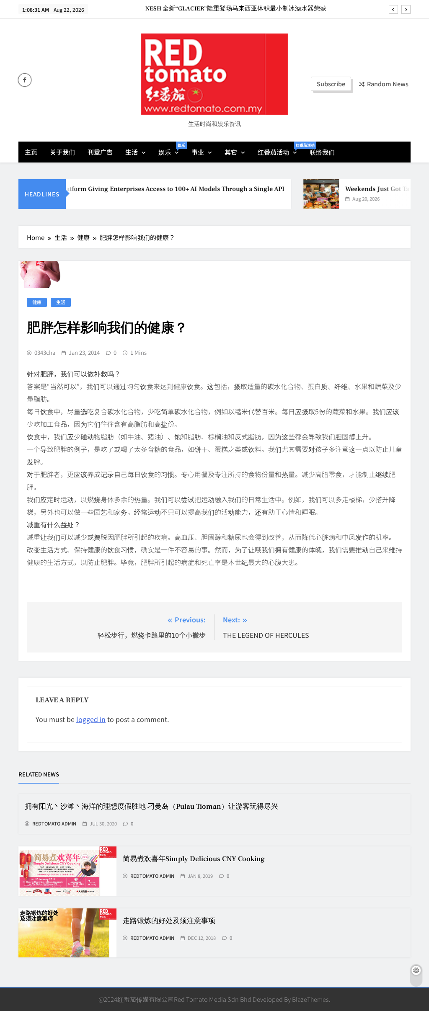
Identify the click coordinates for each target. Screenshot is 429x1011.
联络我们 (322, 151)
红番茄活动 (280, 149)
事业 (197, 151)
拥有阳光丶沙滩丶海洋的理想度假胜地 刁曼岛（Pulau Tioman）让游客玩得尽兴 (151, 806)
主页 (31, 151)
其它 (231, 151)
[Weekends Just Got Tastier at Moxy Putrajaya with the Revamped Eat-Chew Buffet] (312, 194)
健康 (36, 302)
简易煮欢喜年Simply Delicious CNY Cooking (194, 859)
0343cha (44, 352)
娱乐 (171, 149)
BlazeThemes (310, 999)
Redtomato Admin (54, 823)
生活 (131, 151)
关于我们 (62, 151)
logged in (91, 719)
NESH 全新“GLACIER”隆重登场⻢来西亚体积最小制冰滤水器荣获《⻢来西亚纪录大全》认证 (235, 8)
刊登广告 (100, 151)
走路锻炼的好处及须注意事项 (169, 921)
